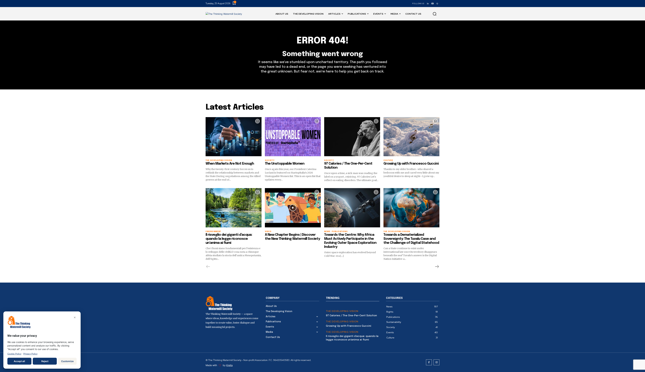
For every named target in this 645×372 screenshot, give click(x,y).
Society (269, 160)
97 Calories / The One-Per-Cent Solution (351, 315)
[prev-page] (208, 266)
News (327, 232)
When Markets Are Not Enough (230, 163)
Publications (340, 232)
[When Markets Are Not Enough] (234, 136)
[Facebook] (429, 362)
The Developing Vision (342, 311)
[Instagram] (436, 362)
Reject (44, 361)
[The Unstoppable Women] (293, 136)
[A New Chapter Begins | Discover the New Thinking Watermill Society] (293, 207)
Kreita (229, 365)
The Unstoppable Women (284, 163)
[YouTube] (432, 3)
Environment (213, 232)
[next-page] (436, 266)
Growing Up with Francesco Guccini (411, 163)
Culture (388, 160)
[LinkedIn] (428, 3)
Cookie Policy (14, 354)
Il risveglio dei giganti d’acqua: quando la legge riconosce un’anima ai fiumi (229, 239)
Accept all (19, 361)
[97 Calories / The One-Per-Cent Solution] (352, 136)
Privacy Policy (30, 354)
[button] (434, 14)
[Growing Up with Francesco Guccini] (411, 136)
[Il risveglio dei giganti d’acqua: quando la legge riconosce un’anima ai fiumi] (234, 207)
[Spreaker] (437, 3)
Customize (67, 361)
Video (268, 232)
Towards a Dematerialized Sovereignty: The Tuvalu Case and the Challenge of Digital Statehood (411, 239)
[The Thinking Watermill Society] (224, 14)
